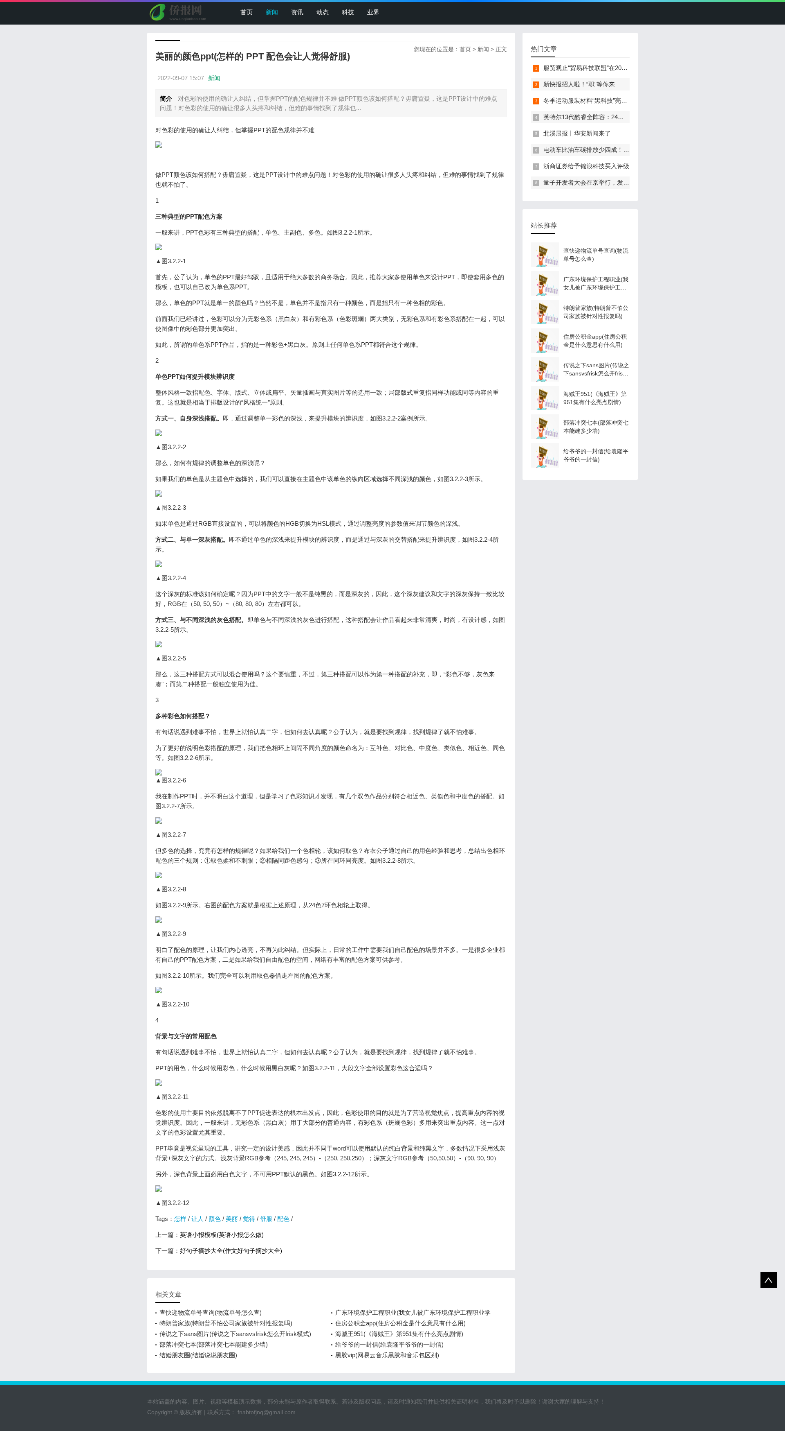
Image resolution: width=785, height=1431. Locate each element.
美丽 (232, 1218)
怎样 (180, 1218)
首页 (246, 12)
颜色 (215, 1218)
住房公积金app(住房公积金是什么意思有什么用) (400, 1323)
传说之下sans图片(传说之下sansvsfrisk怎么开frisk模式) (235, 1333)
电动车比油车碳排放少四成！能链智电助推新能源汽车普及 (623, 149)
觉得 (249, 1218)
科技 (348, 12)
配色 (283, 1218)
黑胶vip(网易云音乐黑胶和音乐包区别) (387, 1355)
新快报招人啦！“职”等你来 (579, 84)
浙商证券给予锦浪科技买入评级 (586, 166)
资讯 (297, 12)
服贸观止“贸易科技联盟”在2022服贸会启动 (601, 67)
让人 (197, 1218)
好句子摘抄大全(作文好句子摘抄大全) (231, 1250)
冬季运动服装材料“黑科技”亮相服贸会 (594, 100)
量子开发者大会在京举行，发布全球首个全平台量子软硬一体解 (629, 182)
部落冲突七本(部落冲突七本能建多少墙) (213, 1344)
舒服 (266, 1218)
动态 (322, 12)
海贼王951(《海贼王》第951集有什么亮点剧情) (399, 1333)
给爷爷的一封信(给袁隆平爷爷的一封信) (389, 1344)
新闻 (272, 12)
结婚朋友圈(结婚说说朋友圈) (198, 1355)
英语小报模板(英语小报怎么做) (222, 1234)
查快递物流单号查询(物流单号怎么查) (210, 1312)
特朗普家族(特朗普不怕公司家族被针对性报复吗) (225, 1323)
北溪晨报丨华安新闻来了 (577, 133)
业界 (373, 12)
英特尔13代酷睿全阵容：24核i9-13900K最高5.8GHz (613, 116)
